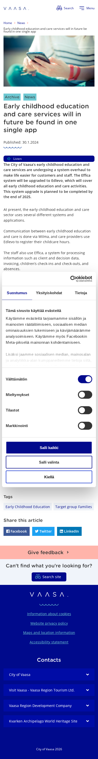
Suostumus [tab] (17, 292)
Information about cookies (49, 613)
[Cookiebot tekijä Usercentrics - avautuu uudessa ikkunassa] (70, 279)
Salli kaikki (49, 447)
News (21, 23)
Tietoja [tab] (81, 292)
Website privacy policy (49, 623)
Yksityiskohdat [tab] (49, 292)
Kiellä (49, 477)
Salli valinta (49, 462)
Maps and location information (49, 632)
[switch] (85, 395)
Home (8, 23)
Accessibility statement (49, 642)
